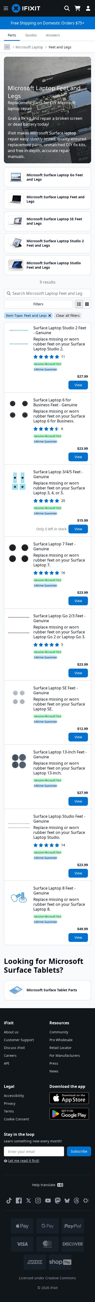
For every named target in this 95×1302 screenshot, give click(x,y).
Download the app (67, 1086)
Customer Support (19, 1039)
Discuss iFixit (14, 1047)
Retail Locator (60, 1047)
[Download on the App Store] (69, 1098)
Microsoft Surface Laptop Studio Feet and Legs (54, 265)
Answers (53, 35)
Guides (31, 35)
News (53, 1071)
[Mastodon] (58, 1200)
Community (58, 1032)
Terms (9, 1111)
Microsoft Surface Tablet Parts (52, 990)
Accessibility (14, 1095)
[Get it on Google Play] (69, 1114)
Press (53, 1063)
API (6, 1063)
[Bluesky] (67, 1200)
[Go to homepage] (28, 8)
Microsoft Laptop (29, 47)
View (78, 385)
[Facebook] (19, 1200)
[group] (83, 304)
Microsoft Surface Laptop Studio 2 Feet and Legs (55, 243)
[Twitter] (28, 1200)
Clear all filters (68, 315)
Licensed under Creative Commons (47, 1278)
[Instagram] (38, 1200)
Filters (38, 304)
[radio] (79, 304)
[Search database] (67, 8)
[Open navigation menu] (6, 8)
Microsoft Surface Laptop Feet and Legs (56, 199)
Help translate (43, 1184)
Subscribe (79, 1151)
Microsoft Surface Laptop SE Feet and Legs (54, 221)
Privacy (9, 1103)
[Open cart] (77, 8)
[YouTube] (48, 1200)
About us (11, 1032)
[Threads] (76, 1200)
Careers (10, 1055)
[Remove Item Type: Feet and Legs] (49, 316)
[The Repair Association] (86, 1200)
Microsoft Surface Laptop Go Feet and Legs (55, 177)
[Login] (88, 8)
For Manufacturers (64, 1055)
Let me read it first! (23, 1160)
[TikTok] (9, 1200)
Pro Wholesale (61, 1039)
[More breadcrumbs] (7, 47)
